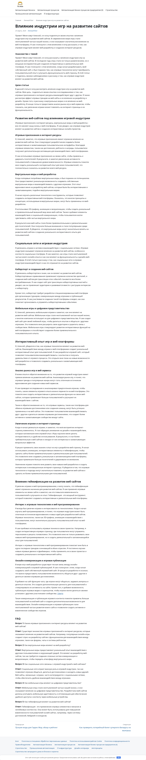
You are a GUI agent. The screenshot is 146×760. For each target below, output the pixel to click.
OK (119, 757)
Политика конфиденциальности (117, 741)
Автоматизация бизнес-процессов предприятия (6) (82, 10)
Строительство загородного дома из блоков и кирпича (36, 751)
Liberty (60, 593)
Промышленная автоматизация (28, 14)
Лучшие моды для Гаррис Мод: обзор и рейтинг (36, 726)
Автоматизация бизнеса (25, 10)
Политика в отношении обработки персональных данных (44, 741)
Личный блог (28, 20)
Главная (18, 20)
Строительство (112, 10)
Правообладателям (22, 744)
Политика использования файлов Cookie (86, 741)
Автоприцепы (97, 748)
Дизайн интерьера (81, 748)
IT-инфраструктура (51, 14)
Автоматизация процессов (48, 10)
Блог (17, 741)
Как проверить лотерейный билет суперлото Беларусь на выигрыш (105, 728)
